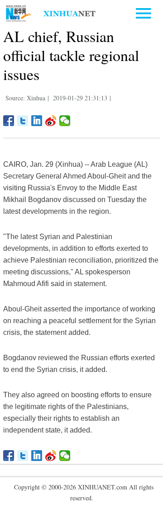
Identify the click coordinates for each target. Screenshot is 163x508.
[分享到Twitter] (23, 120)
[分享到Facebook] (8, 120)
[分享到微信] (65, 120)
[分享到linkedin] (37, 120)
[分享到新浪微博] (51, 120)
